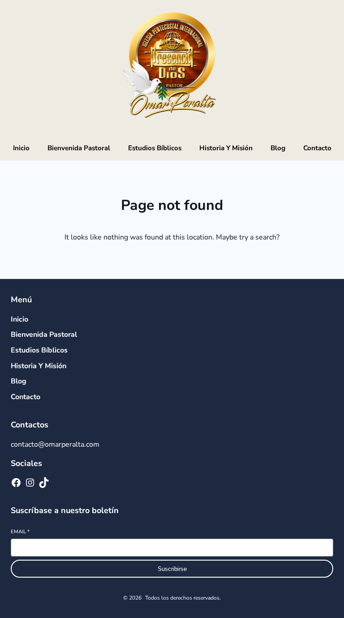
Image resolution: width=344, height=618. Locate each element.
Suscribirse (172, 569)
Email (20, 531)
